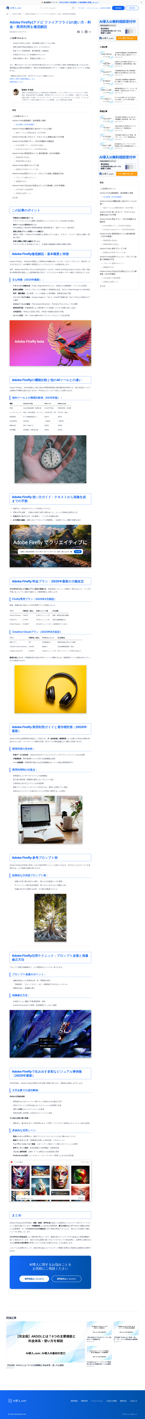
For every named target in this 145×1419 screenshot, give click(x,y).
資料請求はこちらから (66, 1279)
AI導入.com (15, 8)
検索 (73, 8)
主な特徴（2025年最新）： (25, 124)
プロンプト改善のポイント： (26, 177)
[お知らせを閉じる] (141, 2)
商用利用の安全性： (22, 157)
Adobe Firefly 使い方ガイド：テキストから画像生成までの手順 (38, 137)
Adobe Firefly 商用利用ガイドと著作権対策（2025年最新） (36, 153)
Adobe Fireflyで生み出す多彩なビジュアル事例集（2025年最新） (39, 185)
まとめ (15, 197)
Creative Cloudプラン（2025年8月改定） (31, 149)
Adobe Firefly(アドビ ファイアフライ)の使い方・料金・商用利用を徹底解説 (50, 14)
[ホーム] (7, 14)
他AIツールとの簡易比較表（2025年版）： (31, 133)
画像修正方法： (21, 181)
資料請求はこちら (16, 82)
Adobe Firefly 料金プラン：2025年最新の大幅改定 (33, 141)
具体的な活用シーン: (23, 193)
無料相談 (118, 8)
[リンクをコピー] (90, 32)
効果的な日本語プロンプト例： (27, 169)
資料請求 (132, 8)
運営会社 (123, 1401)
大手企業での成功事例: (23, 189)
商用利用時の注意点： (23, 161)
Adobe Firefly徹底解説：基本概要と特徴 (29, 120)
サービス (81, 8)
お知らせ (133, 1401)
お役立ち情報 (105, 8)
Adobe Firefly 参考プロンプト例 (25, 165)
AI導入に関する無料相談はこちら (22, 79)
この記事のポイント (20, 116)
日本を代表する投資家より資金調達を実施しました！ (79, 2)
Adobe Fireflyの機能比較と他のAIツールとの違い (32, 129)
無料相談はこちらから (34, 1279)
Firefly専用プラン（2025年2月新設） (29, 145)
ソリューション (92, 8)
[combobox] (57, 8)
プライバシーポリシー (129, 1414)
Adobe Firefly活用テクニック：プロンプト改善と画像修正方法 (38, 173)
